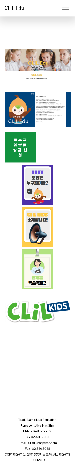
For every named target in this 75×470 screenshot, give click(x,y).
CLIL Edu (14, 8)
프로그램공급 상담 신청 (20, 147)
